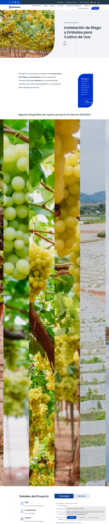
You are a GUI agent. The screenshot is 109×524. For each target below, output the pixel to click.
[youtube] (15, 2)
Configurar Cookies (93, 517)
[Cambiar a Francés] (98, 2)
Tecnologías (64, 496)
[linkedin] (18, 2)
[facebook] (9, 2)
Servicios (81, 496)
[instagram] (12, 2)
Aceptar (71, 517)
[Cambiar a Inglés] (95, 2)
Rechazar (82, 517)
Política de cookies (81, 514)
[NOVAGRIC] (15, 7)
